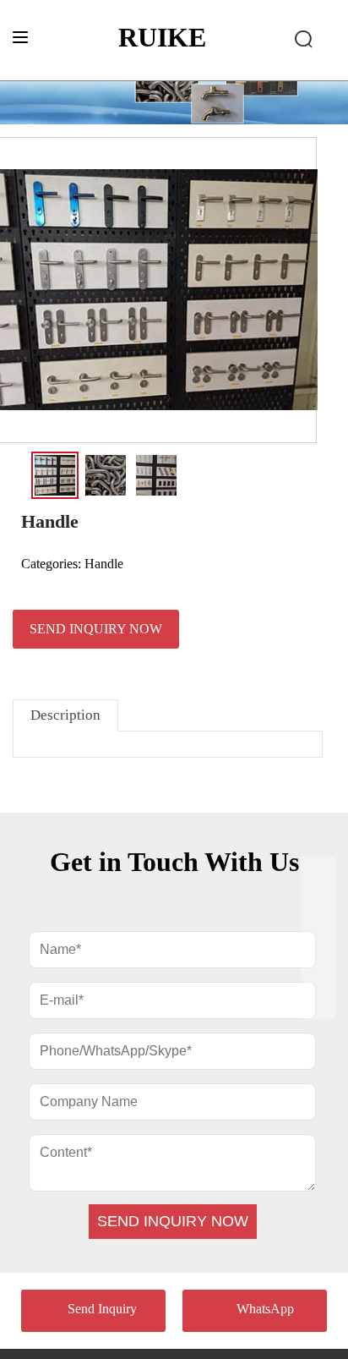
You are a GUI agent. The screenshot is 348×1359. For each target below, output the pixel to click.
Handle (103, 563)
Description (65, 715)
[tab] (65, 715)
